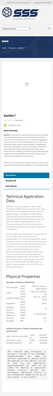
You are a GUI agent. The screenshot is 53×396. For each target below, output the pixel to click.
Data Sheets (11, 186)
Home (4, 48)
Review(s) (19, 120)
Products (12, 48)
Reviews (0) (11, 181)
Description (11, 175)
